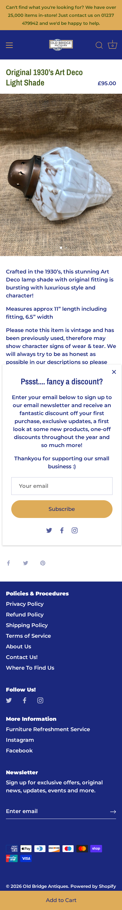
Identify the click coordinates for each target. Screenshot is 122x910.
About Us (18, 646)
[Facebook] (62, 530)
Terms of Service (28, 636)
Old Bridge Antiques (45, 886)
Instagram (20, 740)
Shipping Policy (27, 625)
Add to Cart (61, 900)
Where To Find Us (30, 668)
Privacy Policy (25, 604)
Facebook (19, 750)
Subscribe (62, 509)
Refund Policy (25, 614)
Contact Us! (22, 657)
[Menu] (9, 45)
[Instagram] (75, 530)
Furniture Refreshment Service (48, 729)
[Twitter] (49, 530)
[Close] (114, 371)
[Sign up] (113, 811)
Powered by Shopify (93, 886)
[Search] (99, 46)
